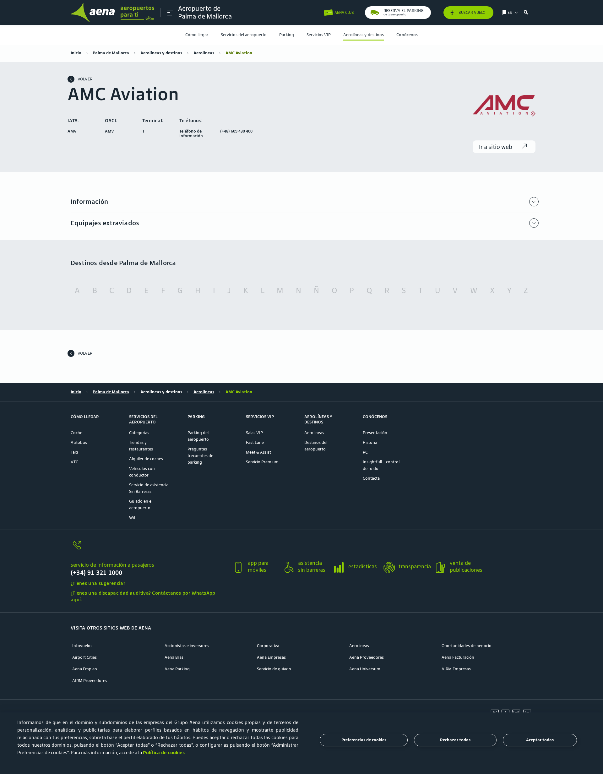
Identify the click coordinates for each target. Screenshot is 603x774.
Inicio (76, 53)
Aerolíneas (203, 53)
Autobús (79, 442)
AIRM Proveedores (89, 680)
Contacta (371, 478)
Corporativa (268, 645)
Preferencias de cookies (363, 740)
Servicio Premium (262, 462)
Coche (76, 432)
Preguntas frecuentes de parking (200, 455)
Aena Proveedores (366, 657)
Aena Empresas (271, 657)
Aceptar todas (540, 740)
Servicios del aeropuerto (244, 34)
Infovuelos (82, 645)
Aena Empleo (84, 669)
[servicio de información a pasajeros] (149, 549)
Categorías (139, 432)
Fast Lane (255, 442)
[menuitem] (197, 35)
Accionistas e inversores (187, 645)
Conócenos (407, 34)
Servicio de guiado (274, 669)
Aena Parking (177, 669)
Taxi (74, 452)
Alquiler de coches (146, 458)
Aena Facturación (458, 657)
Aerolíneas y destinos (363, 34)
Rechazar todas (455, 740)
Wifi (132, 517)
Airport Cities (84, 657)
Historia (370, 442)
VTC (74, 462)
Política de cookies (164, 752)
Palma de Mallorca (111, 53)
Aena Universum (364, 669)
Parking (286, 34)
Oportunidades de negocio (467, 645)
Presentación (375, 432)
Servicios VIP (319, 34)
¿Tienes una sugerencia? (98, 583)
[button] (170, 12)
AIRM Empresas (456, 669)
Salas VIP (254, 432)
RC (365, 452)
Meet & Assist (258, 452)
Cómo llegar (196, 34)
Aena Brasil (175, 657)
